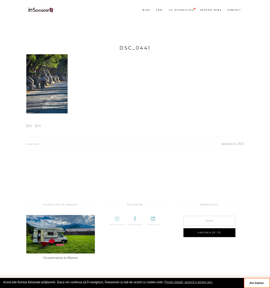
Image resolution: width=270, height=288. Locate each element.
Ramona (33, 144)
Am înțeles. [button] (256, 282)
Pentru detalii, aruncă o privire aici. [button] (188, 282)
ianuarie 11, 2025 (232, 144)
